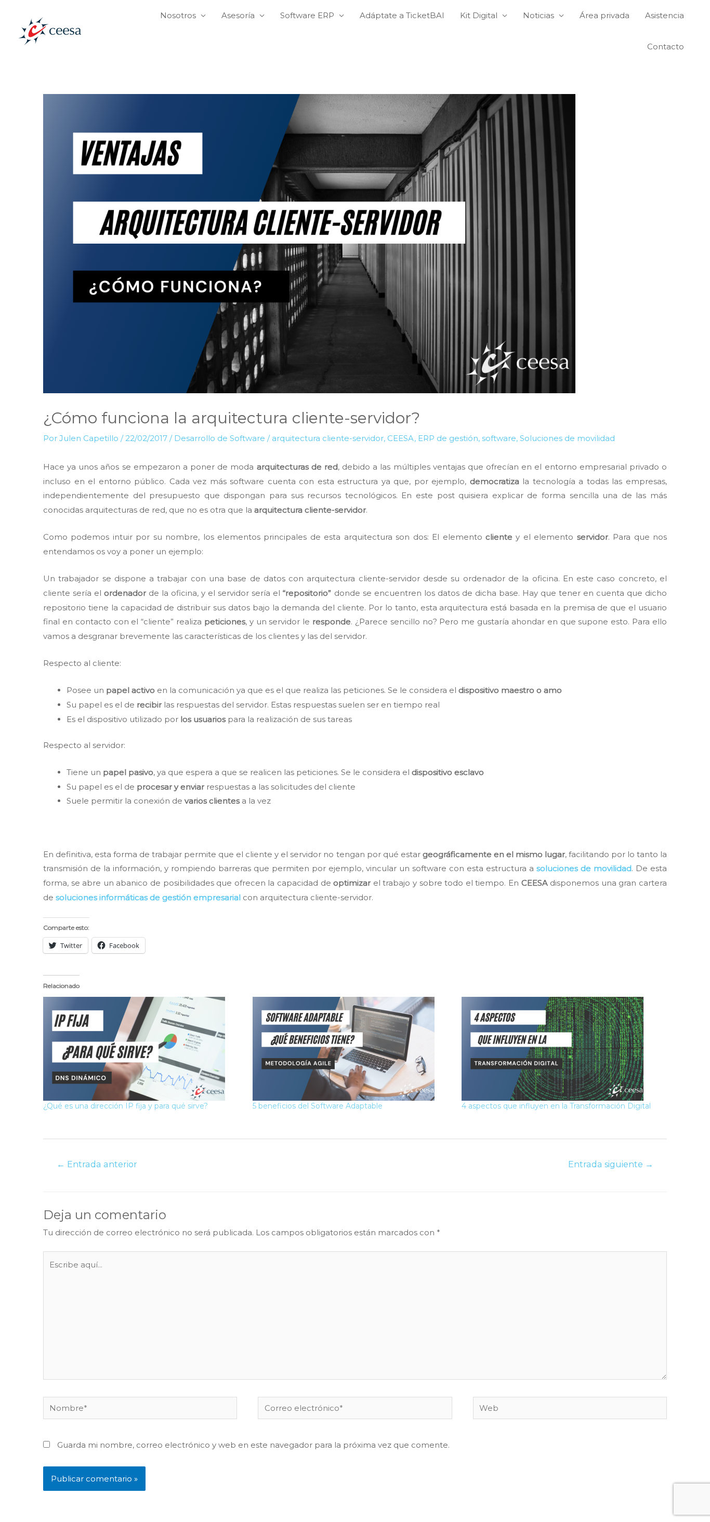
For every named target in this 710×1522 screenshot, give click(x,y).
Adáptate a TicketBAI (402, 15)
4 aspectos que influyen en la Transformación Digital (556, 1106)
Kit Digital (478, 15)
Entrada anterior (97, 1164)
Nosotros (178, 15)
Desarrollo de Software (219, 438)
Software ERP (307, 15)
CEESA (400, 438)
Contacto (665, 46)
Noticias (538, 15)
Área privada (604, 15)
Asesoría (238, 15)
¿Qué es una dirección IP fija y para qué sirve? (125, 1106)
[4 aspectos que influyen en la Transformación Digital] (561, 1049)
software (499, 438)
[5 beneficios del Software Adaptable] (352, 1049)
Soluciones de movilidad (567, 438)
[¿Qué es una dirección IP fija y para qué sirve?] (142, 1049)
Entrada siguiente (610, 1164)
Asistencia (664, 15)
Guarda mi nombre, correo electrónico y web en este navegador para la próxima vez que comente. (253, 1445)
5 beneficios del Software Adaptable (318, 1106)
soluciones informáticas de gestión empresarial (149, 897)
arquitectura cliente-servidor (328, 438)
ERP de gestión (448, 438)
